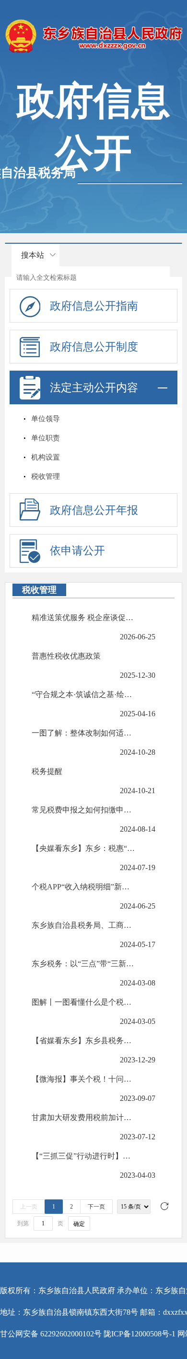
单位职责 (45, 438)
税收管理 (45, 476)
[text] (91, 277)
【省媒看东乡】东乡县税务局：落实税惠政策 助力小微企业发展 (84, 1040)
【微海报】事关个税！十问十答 (84, 1079)
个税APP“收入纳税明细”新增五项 (84, 887)
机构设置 (45, 457)
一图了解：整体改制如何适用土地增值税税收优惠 (84, 733)
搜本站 (32, 255)
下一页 (96, 1206)
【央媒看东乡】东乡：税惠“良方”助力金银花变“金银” (84, 848)
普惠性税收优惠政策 (66, 656)
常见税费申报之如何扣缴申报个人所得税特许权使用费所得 (84, 810)
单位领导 (45, 419)
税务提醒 (47, 771)
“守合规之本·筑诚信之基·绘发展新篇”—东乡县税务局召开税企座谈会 (84, 694)
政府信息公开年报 (94, 510)
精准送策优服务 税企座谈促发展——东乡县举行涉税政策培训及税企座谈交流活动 (84, 617)
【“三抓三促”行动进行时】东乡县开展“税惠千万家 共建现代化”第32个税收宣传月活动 (84, 1156)
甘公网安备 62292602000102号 (51, 1334)
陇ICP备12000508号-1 (139, 1334)
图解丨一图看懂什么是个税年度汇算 (84, 1002)
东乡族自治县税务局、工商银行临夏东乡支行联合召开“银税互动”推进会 (84, 925)
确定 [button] (79, 1224)
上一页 (28, 1206)
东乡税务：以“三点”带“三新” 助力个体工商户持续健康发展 (84, 964)
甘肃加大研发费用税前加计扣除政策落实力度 (84, 1117)
